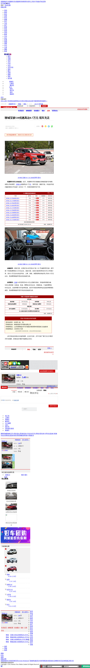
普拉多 (42, 433)
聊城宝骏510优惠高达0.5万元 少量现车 (21, 641)
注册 (9, 5)
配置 (5, 477)
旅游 (5, 30)
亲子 (5, 21)
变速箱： (19, 384)
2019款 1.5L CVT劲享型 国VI (12, 200)
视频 (5, 42)
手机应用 (42, 1)
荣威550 (31, 435)
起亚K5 (25, 433)
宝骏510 (18, 184)
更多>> (49, 348)
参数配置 (29, 110)
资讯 (5, 10)
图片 (9, 71)
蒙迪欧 (8, 433)
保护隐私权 (43, 660)
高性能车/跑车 (9, 428)
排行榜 (10, 78)
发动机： (16, 448)
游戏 (31, 644)
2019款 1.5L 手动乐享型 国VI (12, 203)
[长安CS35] (12, 552)
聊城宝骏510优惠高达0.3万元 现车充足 (21, 637)
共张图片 (5, 450)
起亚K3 (17, 433)
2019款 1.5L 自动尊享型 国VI (12, 217)
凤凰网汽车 (11, 1)
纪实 (2, 655)
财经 (5, 12)
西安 (38, 101)
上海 (5, 101)
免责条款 (50, 660)
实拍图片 (37, 110)
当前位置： (4, 104)
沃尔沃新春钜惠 (11, 501)
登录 (6, 5)
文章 (48, 110)
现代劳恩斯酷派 (19, 435)
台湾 (31, 615)
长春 (13, 101)
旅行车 (12, 90)
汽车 (5, 23)
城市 (5, 646)
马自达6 (29, 433)
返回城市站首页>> (49, 353)
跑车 (11, 92)
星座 (5, 51)
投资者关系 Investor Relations (19, 660)
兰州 (24, 101)
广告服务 (31, 660)
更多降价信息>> (52, 386)
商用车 (25, 1)
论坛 (5, 45)
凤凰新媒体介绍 (6, 660)
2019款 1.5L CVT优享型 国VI (12, 219)
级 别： (16, 446)
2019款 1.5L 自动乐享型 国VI (12, 205)
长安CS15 (10, 589)
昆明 (16, 101)
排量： (18, 381)
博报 (5, 648)
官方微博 (3, 3)
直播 (2, 657)
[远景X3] (12, 568)
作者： (7, 367)
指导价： (16, 443)
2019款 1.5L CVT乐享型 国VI (12, 207)
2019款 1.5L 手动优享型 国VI (12, 210)
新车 (9, 56)
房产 (5, 25)
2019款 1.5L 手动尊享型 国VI (12, 212)
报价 (9, 69)
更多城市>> (43, 101)
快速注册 (16, 400)
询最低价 (18, 439)
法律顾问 (56, 660)
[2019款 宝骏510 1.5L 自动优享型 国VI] (30, 173)
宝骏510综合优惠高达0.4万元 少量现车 (21, 635)
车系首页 (21, 110)
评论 (31, 617)
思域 (21, 433)
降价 (25, 104)
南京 (27, 101)
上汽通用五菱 (7, 107)
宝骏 (15, 282)
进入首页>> (25, 439)
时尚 (5, 17)
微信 (8, 3)
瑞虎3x (9, 599)
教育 (5, 34)
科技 (5, 29)
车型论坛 (55, 110)
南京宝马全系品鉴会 (11, 524)
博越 (8, 574)
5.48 (19, 443)
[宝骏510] (8, 378)
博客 (5, 43)
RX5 (8, 604)
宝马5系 (34, 433)
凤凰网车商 (19, 1)
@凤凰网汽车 (13, 367)
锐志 (38, 433)
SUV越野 (8, 423)
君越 (55, 433)
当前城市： (40, 390)
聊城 (19, 104)
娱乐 (5, 14)
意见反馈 (62, 660)
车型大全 (10, 67)
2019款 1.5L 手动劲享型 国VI (12, 198)
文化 (5, 36)
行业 (9, 63)
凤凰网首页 (4, 1)
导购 (9, 58)
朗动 (7, 435)
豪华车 (12, 85)
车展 (33, 1)
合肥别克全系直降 (11, 512)
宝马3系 (13, 433)
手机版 (37, 1)
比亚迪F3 (51, 433)
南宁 (33, 101)
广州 (7, 101)
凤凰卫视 (3, 7)
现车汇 (29, 1)
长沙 (19, 101)
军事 (5, 40)
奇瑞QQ (26, 435)
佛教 (5, 49)
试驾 (9, 60)
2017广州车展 (38, 104)
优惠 (9, 73)
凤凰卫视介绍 (69, 660)
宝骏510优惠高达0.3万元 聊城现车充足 (21, 639)
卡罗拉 (46, 433)
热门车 (7, 416)
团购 (9, 74)
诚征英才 (37, 660)
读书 (5, 32)
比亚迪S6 (11, 435)
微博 (5, 650)
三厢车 (12, 83)
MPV (11, 88)
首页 (31, 611)
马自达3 (3, 435)
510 (14, 107)
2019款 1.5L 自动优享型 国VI (12, 215)
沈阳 (10, 101)
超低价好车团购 (82, 109)
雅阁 (2, 433)
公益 (5, 47)
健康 (5, 19)
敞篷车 (12, 94)
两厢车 (11, 81)
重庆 (35, 101)
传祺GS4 (9, 584)
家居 (5, 27)
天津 (21, 101)
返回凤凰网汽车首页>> (47, 371)
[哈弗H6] (12, 560)
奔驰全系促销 (11, 490)
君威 (5, 433)
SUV (10, 87)
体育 (5, 16)
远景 (8, 579)
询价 (9, 76)
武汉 (30, 101)
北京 (2, 97)
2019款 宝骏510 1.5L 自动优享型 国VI (29, 177)
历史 (5, 38)
